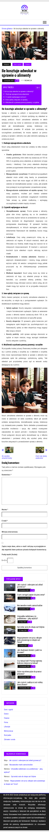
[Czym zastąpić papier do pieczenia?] (9, 598)
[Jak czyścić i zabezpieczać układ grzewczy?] (9, 587)
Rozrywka (7, 735)
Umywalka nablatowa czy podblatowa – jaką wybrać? (27, 617)
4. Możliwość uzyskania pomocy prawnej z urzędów (22, 102)
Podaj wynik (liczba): (10, 554)
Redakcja (28, 80)
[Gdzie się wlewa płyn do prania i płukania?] (9, 675)
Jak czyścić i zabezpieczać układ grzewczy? (30, 585)
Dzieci (6, 714)
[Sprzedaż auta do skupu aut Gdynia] (9, 630)
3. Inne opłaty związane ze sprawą (16, 100)
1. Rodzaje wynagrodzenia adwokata (17, 94)
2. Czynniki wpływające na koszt (15, 97)
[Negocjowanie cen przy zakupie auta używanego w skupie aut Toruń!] (9, 641)
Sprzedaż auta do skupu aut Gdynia (30, 627)
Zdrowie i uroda (9, 739)
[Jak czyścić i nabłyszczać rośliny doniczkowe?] (9, 685)
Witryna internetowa (10, 532)
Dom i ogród (17, 64)
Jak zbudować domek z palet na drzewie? (29, 651)
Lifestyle (7, 727)
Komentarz (7, 475)
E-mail (5, 521)
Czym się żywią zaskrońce (41, 457)
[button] (36, 88)
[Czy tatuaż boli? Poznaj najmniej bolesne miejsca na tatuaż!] (9, 664)
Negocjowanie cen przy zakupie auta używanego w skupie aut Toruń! (29, 640)
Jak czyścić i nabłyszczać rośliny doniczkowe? (30, 683)
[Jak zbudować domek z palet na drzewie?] (9, 653)
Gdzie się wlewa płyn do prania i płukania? (29, 672)
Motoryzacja (8, 731)
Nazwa (5, 509)
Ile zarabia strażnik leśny (7, 457)
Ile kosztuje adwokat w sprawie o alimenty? (19, 91)
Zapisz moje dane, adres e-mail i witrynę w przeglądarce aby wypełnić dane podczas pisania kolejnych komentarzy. (24, 548)
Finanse (27, 64)
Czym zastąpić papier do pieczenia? (31, 594)
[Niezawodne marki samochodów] (9, 608)
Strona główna (7, 29)
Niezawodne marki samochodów (29, 605)
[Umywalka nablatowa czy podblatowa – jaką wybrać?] (9, 619)
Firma (6, 722)
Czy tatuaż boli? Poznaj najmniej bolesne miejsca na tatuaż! (29, 662)
